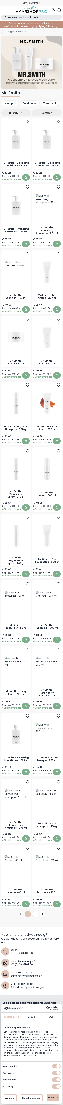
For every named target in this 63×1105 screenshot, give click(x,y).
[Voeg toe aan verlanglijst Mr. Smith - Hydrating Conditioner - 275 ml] (27, 716)
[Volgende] (43, 914)
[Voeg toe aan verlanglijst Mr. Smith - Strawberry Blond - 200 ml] (58, 649)
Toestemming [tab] (11, 1017)
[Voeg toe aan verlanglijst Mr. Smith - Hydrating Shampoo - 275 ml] (27, 187)
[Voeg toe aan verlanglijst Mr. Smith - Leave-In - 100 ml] (27, 253)
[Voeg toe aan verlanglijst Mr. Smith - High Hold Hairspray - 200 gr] (27, 385)
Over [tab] (51, 1017)
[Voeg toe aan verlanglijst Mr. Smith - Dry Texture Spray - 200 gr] (27, 517)
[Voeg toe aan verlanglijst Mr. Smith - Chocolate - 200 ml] (58, 848)
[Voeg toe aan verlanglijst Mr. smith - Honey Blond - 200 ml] (27, 649)
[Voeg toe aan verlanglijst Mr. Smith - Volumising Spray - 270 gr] (27, 450)
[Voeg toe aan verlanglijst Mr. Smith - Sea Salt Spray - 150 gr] (58, 781)
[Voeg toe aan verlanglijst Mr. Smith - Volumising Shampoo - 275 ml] (58, 187)
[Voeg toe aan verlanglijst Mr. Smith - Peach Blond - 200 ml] (58, 385)
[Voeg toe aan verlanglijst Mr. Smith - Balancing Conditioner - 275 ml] (27, 121)
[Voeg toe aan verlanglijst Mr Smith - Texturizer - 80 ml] (27, 583)
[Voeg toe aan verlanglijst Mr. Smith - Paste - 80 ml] (27, 319)
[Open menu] (3, 10)
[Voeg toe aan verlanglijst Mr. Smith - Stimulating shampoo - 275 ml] (27, 781)
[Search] (58, 17)
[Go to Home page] (31, 9)
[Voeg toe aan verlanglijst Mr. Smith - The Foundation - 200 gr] (58, 517)
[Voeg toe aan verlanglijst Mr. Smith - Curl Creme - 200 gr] (58, 253)
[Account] (53, 10)
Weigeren (10, 1098)
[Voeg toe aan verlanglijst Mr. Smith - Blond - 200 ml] (58, 319)
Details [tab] (31, 1017)
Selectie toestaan (31, 1098)
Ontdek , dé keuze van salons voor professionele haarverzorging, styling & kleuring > (31, 25)
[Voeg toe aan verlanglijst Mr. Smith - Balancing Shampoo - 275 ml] (58, 121)
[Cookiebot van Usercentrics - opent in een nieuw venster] (45, 1008)
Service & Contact (31, 2)
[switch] (56, 1073)
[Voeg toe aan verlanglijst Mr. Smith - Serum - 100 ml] (58, 450)
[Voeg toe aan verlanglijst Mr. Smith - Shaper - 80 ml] (27, 848)
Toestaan (53, 1097)
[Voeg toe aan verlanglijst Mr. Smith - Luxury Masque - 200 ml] (58, 716)
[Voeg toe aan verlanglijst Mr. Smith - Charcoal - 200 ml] (58, 583)
